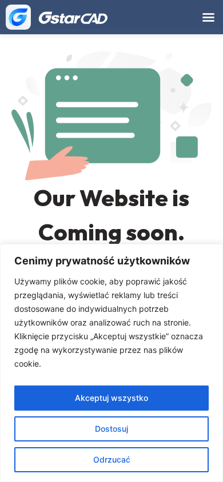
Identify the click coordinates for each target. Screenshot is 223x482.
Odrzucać (111, 459)
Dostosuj (111, 428)
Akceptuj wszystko (111, 398)
